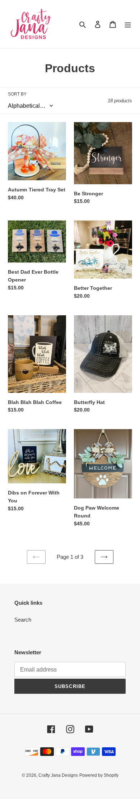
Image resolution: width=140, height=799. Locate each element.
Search (22, 620)
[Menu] (127, 24)
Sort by (17, 94)
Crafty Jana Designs (58, 775)
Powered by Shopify (98, 775)
